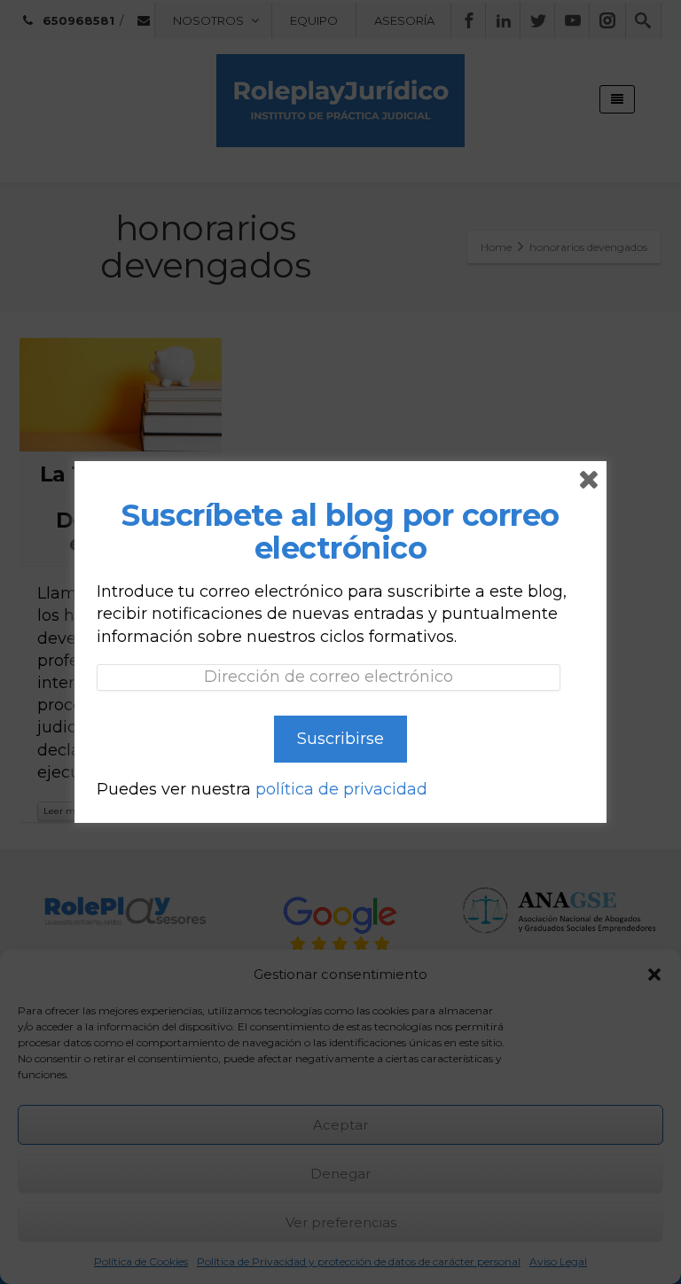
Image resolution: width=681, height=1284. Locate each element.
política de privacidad (341, 789)
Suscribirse (340, 738)
